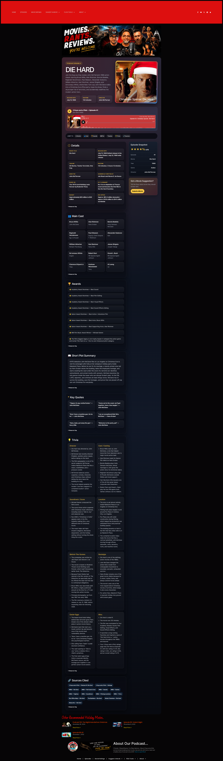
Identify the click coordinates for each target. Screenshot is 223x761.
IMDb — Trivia (118, 694)
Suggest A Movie (51, 12)
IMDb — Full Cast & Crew (88, 689)
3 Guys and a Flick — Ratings (104, 685)
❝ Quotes (109, 136)
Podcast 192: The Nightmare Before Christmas (90, 722)
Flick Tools (68, 12)
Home (14, 12)
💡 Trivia (117, 136)
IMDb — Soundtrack (87, 694)
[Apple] (210, 12)
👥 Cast (86, 136)
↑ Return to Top (72, 206)
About (81, 12)
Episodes (23, 12)
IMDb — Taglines (73, 694)
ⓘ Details (78, 136)
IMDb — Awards (103, 689)
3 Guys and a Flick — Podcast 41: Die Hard (81, 685)
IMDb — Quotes (115, 689)
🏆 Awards (94, 136)
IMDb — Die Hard (73, 689)
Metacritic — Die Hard (75, 702)
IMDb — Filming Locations (103, 694)
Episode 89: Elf (78, 732)
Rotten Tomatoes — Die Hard (113, 698)
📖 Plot (102, 136)
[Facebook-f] (198, 12)
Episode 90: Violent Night (133, 722)
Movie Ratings (36, 12)
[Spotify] (207, 12)
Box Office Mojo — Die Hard (76, 698)
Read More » (77, 727)
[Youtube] (201, 12)
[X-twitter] (204, 12)
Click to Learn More (140, 752)
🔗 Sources (126, 136)
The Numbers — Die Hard (95, 698)
